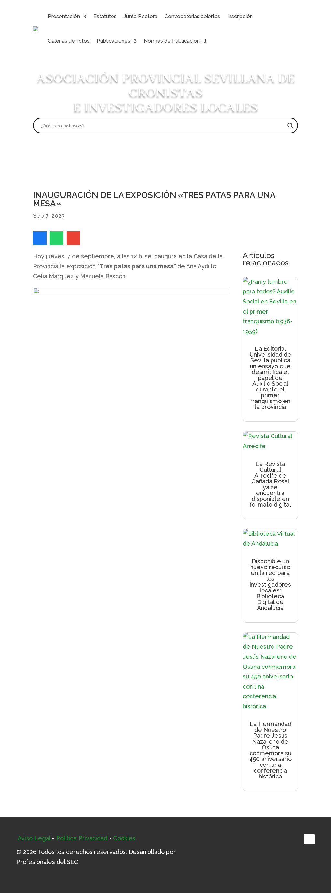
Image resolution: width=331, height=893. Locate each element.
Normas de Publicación (172, 41)
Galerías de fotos (69, 41)
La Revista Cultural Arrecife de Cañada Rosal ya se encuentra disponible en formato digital (270, 484)
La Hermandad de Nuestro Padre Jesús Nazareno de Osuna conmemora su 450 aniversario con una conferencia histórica (270, 750)
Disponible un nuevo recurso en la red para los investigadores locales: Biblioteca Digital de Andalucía (270, 584)
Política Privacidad (82, 838)
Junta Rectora (140, 16)
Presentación (64, 16)
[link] (40, 238)
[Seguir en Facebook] (309, 839)
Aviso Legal (34, 838)
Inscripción (240, 16)
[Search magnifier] (290, 125)
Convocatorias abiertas (192, 16)
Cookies (124, 838)
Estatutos (105, 16)
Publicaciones (113, 41)
